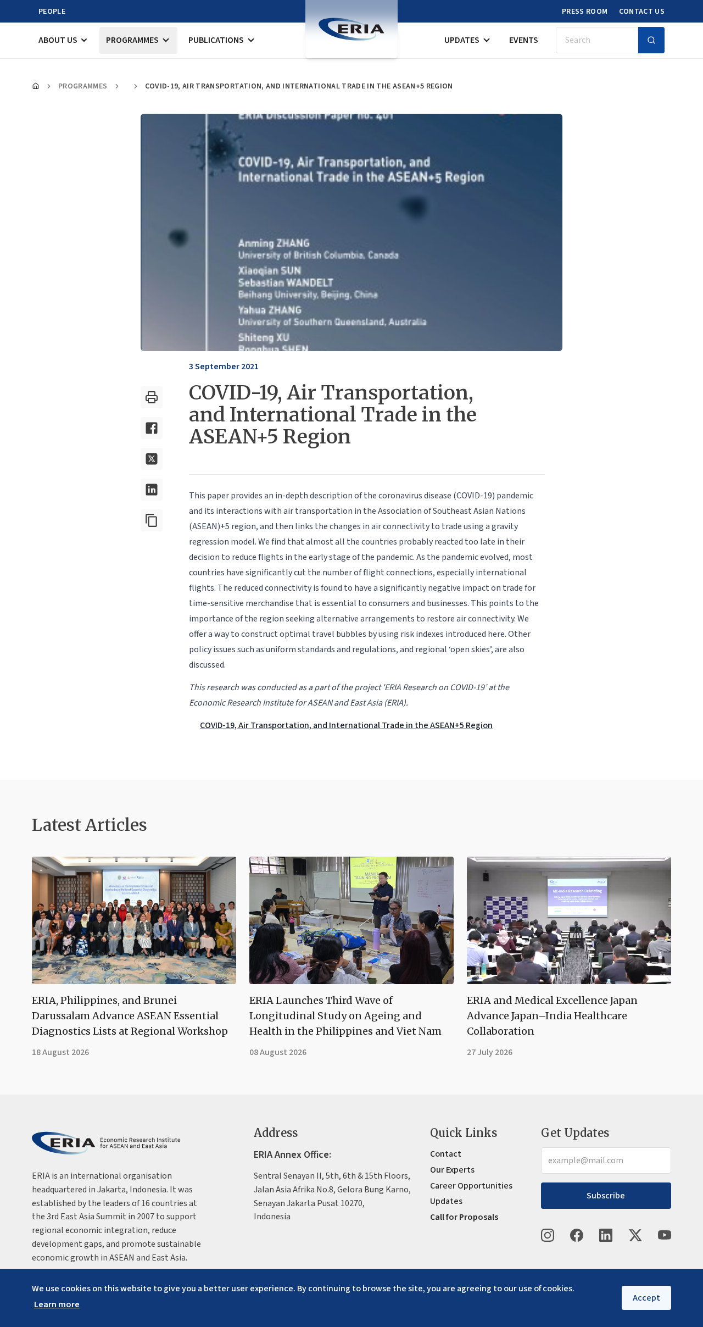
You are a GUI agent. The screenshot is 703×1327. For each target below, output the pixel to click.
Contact (445, 1154)
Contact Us (642, 11)
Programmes (132, 40)
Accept (646, 1298)
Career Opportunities (471, 1186)
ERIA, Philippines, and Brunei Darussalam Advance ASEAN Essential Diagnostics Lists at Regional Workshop (130, 1015)
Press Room (585, 11)
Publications (216, 40)
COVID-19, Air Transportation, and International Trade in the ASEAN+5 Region (346, 725)
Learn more (57, 1304)
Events (523, 40)
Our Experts (452, 1170)
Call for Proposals (464, 1217)
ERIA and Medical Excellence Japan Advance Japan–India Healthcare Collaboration (552, 1015)
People (51, 11)
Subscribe (606, 1196)
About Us (57, 40)
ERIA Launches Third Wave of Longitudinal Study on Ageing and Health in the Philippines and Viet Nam (345, 1015)
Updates (461, 40)
